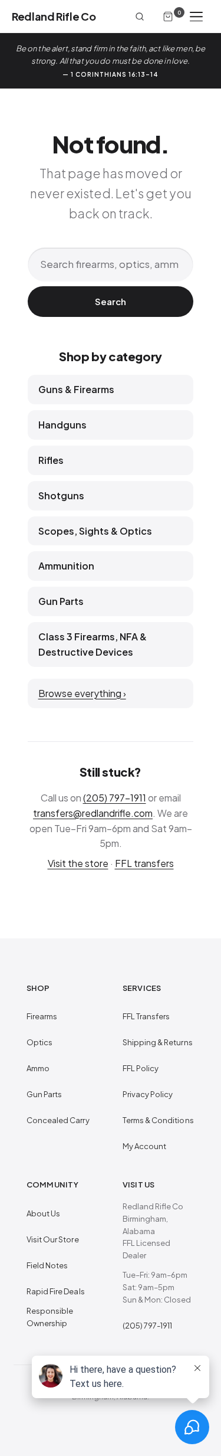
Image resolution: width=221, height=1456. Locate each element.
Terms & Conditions (158, 1120)
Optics (39, 1042)
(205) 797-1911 (114, 797)
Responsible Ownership (50, 1317)
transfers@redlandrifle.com (93, 813)
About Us (44, 1213)
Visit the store (78, 863)
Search (110, 301)
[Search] (140, 16)
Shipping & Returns (158, 1042)
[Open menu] (196, 16)
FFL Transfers (146, 1016)
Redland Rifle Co (53, 16)
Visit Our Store (53, 1239)
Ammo (38, 1068)
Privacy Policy (148, 1094)
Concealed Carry (58, 1120)
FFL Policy (141, 1068)
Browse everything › (82, 693)
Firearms (42, 1016)
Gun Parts (44, 1094)
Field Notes (47, 1265)
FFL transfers (144, 863)
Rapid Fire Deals (56, 1291)
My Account (145, 1146)
